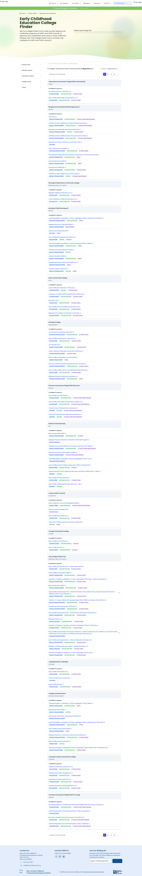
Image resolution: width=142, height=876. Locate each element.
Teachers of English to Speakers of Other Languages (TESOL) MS (70, 653)
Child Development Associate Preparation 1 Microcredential (68, 824)
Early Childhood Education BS (58, 478)
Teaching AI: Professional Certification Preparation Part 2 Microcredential (75, 805)
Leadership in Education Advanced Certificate (64, 716)
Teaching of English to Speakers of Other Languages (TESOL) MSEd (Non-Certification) (77, 748)
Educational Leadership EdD (58, 231)
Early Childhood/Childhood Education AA (62, 98)
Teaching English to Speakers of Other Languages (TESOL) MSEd (70, 243)
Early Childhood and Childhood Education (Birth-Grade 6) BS (69, 465)
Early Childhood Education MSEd (59, 573)
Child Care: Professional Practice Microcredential (65, 522)
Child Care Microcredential (58, 509)
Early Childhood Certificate (58, 395)
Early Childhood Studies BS (57, 672)
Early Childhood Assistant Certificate (61, 288)
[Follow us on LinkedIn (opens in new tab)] (63, 856)
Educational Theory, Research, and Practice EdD (64, 142)
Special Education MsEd (56, 585)
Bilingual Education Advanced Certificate (62, 262)
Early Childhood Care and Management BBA (63, 503)
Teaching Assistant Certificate (59, 91)
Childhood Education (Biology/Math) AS (62, 786)
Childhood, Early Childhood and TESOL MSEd (63, 174)
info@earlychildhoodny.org (32, 865)
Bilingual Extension (55, 619)
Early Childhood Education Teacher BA (61, 338)
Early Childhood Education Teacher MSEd (62, 357)
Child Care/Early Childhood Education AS (62, 199)
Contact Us (107, 3)
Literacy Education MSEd (57, 161)
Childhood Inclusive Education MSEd (61, 250)
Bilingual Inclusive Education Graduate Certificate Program (68, 440)
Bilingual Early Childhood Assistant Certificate (64, 313)
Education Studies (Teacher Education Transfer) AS (66, 817)
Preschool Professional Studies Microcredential (64, 414)
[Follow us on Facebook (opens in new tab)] (56, 856)
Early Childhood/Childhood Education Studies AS (65, 402)
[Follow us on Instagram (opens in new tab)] (59, 856)
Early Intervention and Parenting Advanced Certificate (67, 364)
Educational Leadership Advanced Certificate (64, 129)
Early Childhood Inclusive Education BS (61, 237)
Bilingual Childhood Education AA (60, 193)
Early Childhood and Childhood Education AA (64, 307)
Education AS (53, 300)
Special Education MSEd (57, 710)
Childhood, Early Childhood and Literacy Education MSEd (67, 136)
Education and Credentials (48, 13)
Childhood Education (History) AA (60, 767)
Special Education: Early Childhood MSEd (62, 452)
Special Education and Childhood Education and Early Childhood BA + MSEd (74, 471)
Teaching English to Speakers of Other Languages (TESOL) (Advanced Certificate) (76, 722)
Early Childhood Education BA (58, 741)
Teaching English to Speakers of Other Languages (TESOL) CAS (69, 459)
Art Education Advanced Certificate (60, 332)
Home (23, 13)
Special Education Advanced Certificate (62, 606)
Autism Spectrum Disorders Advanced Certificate (65, 351)
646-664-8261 (28, 862)
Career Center (32, 13)
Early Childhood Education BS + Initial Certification (65, 566)
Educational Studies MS (56, 167)
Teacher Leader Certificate (58, 269)
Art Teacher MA (54, 345)
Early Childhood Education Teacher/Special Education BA (68, 370)
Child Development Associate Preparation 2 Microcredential (69, 811)
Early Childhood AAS (55, 547)
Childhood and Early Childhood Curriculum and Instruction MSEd (70, 446)
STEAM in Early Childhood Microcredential (62, 408)
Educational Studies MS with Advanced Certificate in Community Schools (73, 155)
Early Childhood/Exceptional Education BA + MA (64, 484)
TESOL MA (52, 117)
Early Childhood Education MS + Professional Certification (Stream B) (72, 613)
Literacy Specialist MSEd (57, 433)
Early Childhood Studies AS (57, 516)
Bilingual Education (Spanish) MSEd (60, 224)
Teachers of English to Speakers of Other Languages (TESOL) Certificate (73, 625)
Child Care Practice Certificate (59, 678)
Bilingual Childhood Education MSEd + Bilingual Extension (67, 646)
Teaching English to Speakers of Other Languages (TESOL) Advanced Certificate (75, 218)
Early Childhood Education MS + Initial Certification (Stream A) (69, 640)
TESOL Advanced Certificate (58, 148)
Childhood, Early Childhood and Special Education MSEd (67, 123)
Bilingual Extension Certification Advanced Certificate (66, 735)
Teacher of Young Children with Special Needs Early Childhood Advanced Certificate (77, 600)
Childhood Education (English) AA (60, 773)
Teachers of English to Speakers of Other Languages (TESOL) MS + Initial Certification (77, 579)
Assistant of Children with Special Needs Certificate (66, 294)
